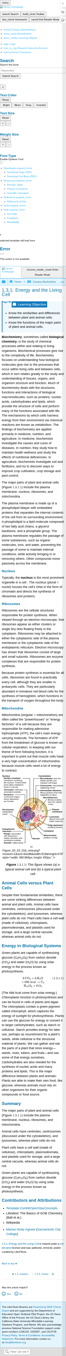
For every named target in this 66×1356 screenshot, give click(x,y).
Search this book (9, 64)
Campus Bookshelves (45, 281)
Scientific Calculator (18, 193)
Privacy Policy (9, 1335)
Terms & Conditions (29, 1335)
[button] (12, 218)
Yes (9, 1294)
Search (7, 1352)
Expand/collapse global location (62, 281)
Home (18, 281)
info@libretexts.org (15, 1342)
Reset (5, 99)
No (20, 1294)
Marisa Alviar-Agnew (20, 1229)
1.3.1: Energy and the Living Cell (20, 1243)
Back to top (8, 1263)
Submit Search (10, 76)
